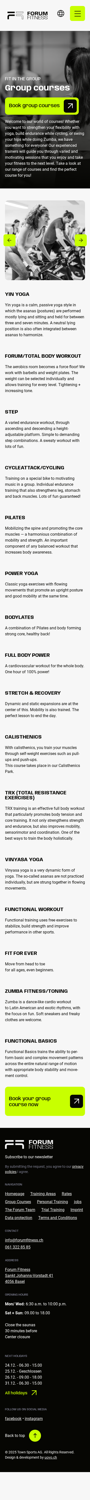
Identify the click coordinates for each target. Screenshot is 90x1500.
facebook (13, 1418)
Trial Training (52, 1209)
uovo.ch (50, 1457)
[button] (61, 13)
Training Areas (43, 1193)
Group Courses (18, 1201)
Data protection (18, 1217)
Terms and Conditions (57, 1217)
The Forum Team (20, 1209)
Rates (67, 1193)
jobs (78, 1201)
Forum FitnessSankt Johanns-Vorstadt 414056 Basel (29, 1275)
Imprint (76, 1209)
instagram (34, 1418)
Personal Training (52, 1201)
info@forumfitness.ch (24, 1240)
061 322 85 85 (17, 1247)
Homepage (14, 1193)
